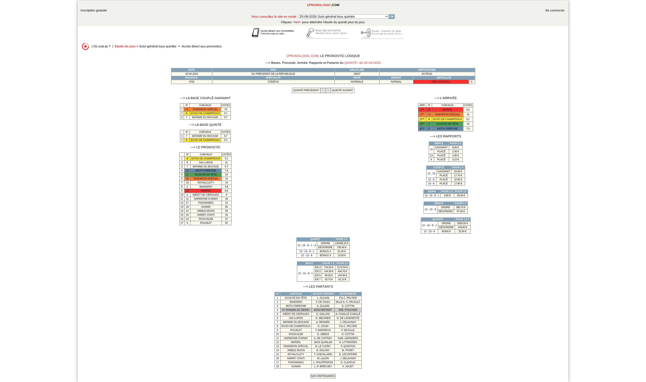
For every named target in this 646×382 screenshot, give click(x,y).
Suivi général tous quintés (146, 46)
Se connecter (550, 10)
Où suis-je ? (102, 46)
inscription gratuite (94, 10)
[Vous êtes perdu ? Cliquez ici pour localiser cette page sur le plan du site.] (85, 46)
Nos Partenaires (323, 376)
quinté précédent (306, 90)
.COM (323, 5)
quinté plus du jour (323, 22)
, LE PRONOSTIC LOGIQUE (323, 56)
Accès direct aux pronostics (202, 46)
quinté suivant (342, 90)
